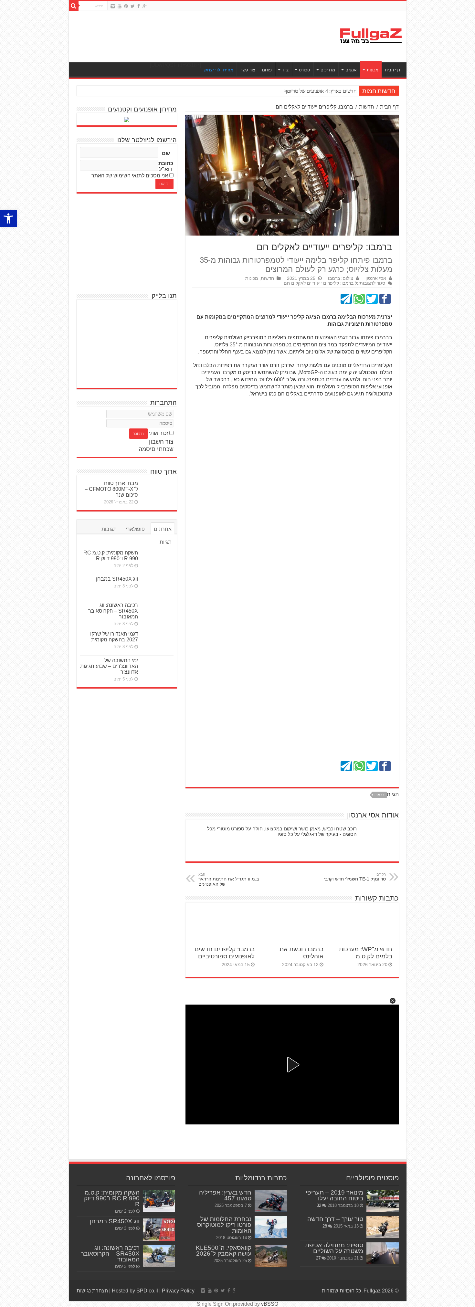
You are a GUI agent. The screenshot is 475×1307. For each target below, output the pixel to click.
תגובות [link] (109, 529)
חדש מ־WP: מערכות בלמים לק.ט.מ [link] (365, 953)
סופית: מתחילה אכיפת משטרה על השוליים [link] (334, 1248)
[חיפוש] (74, 6)
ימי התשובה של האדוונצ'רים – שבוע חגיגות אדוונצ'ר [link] (109, 666)
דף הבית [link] (392, 70)
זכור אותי (158, 433)
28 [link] (324, 1226)
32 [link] (319, 1205)
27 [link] (318, 1258)
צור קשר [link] (247, 70)
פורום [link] (267, 70)
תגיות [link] (166, 542)
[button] (393, 1001)
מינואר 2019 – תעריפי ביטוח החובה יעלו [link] (334, 1195)
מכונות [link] (372, 70)
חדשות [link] (366, 107)
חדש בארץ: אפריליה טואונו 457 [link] (225, 1195)
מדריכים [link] (328, 70)
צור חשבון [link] (161, 441)
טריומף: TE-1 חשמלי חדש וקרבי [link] (355, 876)
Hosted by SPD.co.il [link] (135, 1290)
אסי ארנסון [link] (375, 278)
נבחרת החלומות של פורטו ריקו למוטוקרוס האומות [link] (224, 1225)
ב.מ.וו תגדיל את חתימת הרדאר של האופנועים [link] (228, 879)
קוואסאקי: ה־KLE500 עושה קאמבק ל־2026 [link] (223, 1250)
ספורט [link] (304, 70)
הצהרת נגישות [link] (92, 1290)
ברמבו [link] (380, 795)
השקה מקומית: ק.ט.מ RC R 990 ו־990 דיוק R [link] (110, 555)
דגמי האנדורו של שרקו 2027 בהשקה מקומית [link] (114, 636)
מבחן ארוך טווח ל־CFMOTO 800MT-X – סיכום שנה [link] (111, 489)
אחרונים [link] (163, 529)
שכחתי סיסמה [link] (156, 449)
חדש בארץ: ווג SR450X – (330, 91)
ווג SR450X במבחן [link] (117, 579)
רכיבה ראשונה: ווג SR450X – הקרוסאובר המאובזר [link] (113, 610)
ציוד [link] (285, 70)
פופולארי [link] (135, 529)
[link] (8, 218)
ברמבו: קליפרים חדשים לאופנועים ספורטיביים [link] (225, 953)
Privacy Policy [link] (178, 1290)
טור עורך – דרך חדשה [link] (335, 1219)
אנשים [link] (350, 70)
